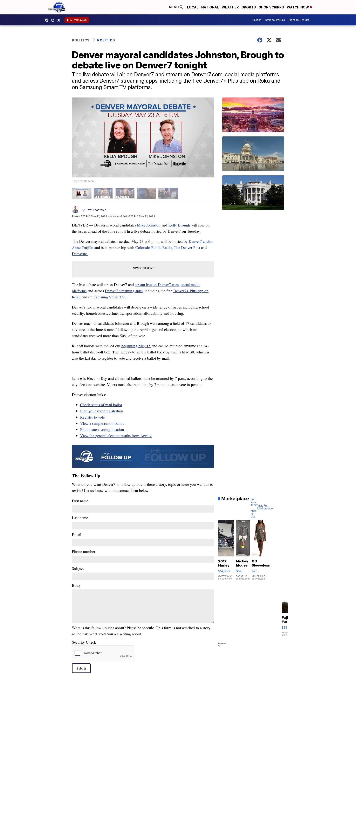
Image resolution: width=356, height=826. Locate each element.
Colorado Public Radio (153, 247)
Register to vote (92, 417)
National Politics (275, 20)
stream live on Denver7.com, (157, 284)
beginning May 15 (136, 345)
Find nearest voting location (102, 429)
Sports (249, 7)
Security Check (84, 642)
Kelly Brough (179, 225)
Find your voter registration (101, 410)
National (210, 7)
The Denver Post (187, 247)
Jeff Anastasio (96, 210)
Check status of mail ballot (101, 404)
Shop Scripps (271, 7)
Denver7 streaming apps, (124, 290)
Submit (81, 668)
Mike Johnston (148, 225)
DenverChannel (59, 20)
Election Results (299, 20)
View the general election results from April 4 (116, 435)
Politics (256, 20)
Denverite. (80, 253)
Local (192, 7)
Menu (174, 7)
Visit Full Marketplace (265, 507)
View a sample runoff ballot (102, 423)
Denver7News (47, 20)
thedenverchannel (53, 20)
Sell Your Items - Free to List (254, 508)
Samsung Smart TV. (109, 296)
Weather (230, 7)
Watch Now (298, 7)
